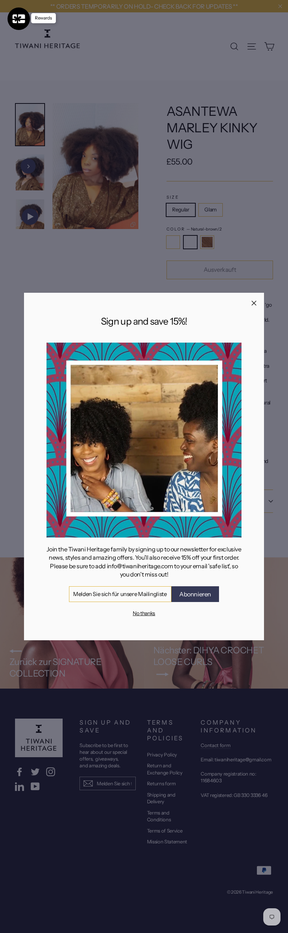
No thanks (144, 613)
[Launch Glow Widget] (19, 18)
